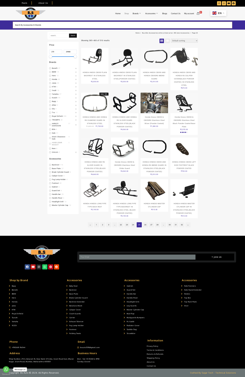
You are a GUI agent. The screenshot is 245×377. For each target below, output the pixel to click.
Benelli (55, 68)
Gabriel (55, 187)
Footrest (55, 183)
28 (157, 225)
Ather (54, 105)
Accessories (150, 13)
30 (170, 225)
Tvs (53, 112)
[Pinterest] (50, 266)
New (54, 148)
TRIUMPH (56, 120)
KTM (54, 87)
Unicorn (55, 152)
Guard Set (56, 190)
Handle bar (56, 194)
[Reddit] (56, 266)
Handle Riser (57, 198)
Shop (126, 13)
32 (182, 225)
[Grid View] (162, 41)
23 (127, 225)
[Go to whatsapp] (6, 369)
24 (133, 225)
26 (145, 225)
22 (121, 225)
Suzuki (54, 98)
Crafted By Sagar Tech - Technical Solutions (213, 373)
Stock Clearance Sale (58, 138)
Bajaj (54, 101)
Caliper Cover (57, 176)
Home (118, 13)
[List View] (167, 41)
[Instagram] (219, 3)
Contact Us (175, 13)
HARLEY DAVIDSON (56, 125)
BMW (54, 72)
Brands (136, 13)
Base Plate (56, 168)
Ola (53, 109)
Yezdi (54, 90)
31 (176, 225)
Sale (54, 133)
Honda (54, 79)
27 (151, 225)
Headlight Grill (58, 202)
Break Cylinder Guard (60, 172)
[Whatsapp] (224, 3)
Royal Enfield (57, 116)
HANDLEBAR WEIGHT (57, 144)
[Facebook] (234, 3)
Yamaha (55, 94)
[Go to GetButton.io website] (6, 374)
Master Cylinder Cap (60, 205)
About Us (43, 3)
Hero (54, 76)
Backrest (55, 165)
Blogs (164, 13)
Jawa (54, 83)
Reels (24, 3)
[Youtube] (229, 3)
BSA (53, 129)
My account (189, 13)
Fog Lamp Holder (59, 179)
